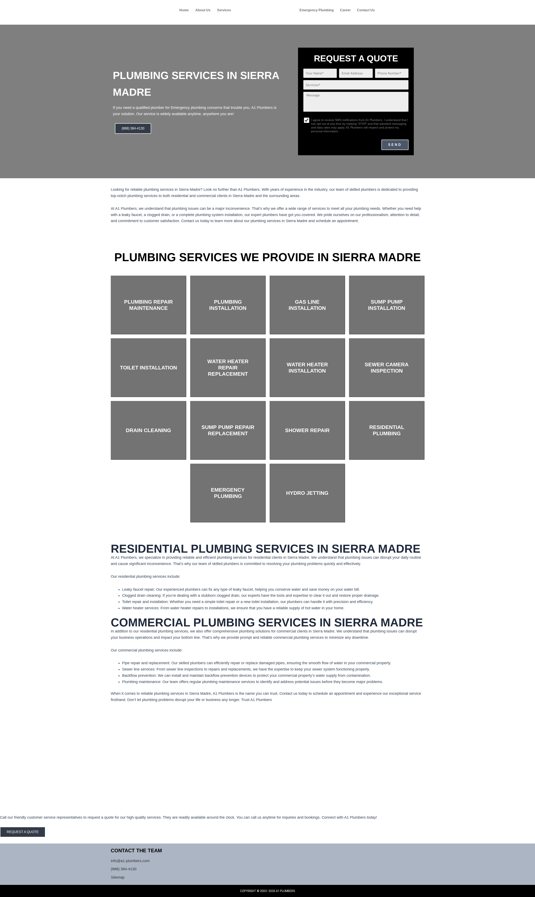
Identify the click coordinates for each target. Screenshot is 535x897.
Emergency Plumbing (316, 10)
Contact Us (366, 10)
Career (345, 10)
